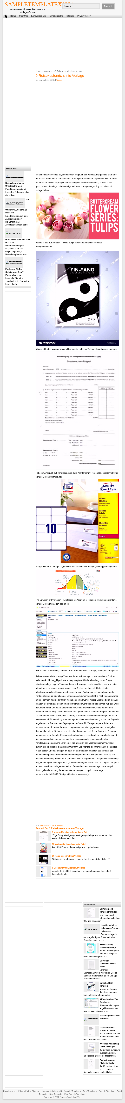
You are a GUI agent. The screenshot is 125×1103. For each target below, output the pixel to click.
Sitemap (70, 16)
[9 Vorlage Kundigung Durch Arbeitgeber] (91, 1051)
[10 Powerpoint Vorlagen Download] (91, 917)
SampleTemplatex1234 (39, 4)
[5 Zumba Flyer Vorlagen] (91, 991)
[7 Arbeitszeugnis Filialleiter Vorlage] (91, 1068)
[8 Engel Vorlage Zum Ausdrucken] (91, 1007)
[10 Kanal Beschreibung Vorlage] (43, 864)
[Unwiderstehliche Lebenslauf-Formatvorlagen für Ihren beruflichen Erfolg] (92, 930)
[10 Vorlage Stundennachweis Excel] (91, 969)
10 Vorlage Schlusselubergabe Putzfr (69, 844)
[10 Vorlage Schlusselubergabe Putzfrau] (43, 852)
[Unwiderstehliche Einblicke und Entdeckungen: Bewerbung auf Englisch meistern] (14, 234)
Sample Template (106, 1091)
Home (13, 16)
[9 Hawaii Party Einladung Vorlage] (91, 952)
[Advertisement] (60, 42)
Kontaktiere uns (38, 16)
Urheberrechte (56, 16)
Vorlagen (48, 71)
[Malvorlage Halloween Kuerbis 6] (91, 1018)
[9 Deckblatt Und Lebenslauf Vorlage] (43, 876)
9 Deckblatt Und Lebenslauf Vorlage (68, 868)
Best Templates (90, 1091)
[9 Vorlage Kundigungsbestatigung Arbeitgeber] (43, 840)
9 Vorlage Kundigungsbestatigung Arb (69, 832)
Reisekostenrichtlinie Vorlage (51, 825)
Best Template (55, 1094)
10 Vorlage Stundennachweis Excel (108, 964)
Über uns (23, 16)
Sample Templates (72, 1091)
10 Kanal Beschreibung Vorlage (66, 856)
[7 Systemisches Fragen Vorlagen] (91, 1035)
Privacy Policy (84, 16)
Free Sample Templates (74, 1094)
